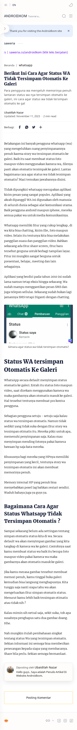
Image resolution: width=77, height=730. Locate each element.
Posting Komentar (38, 698)
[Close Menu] (68, 31)
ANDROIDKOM (15, 16)
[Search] (64, 16)
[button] (71, 5)
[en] (14, 5)
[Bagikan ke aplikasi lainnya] (40, 127)
